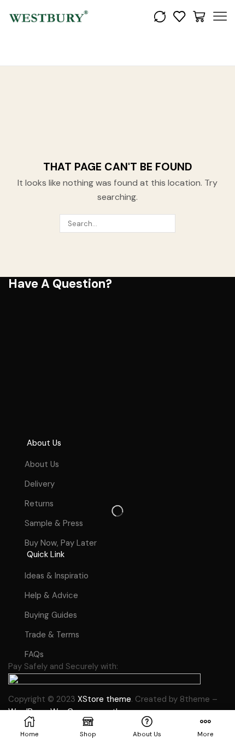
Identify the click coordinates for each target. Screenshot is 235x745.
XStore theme (104, 699)
